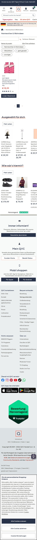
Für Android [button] (27, 280)
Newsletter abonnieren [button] (18, 235)
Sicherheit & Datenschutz (28, 319)
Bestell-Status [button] (27, 258)
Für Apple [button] (9, 280)
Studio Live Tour (25, 368)
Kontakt (3, 297)
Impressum (29, 460)
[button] (3, 9)
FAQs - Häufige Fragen (27, 322)
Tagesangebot (8, 19)
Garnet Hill (25, 468)
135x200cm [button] (8, 51)
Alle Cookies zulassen (18, 521)
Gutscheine (4, 346)
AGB (5, 458)
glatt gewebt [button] (22, 51)
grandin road (4, 471)
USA (9, 442)
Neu (16, 19)
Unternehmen (24, 339)
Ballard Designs (9, 468)
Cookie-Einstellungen (18, 536)
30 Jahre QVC (25, 19)
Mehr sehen (8, 124)
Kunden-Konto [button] (9, 258)
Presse (3, 309)
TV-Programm (5, 342)
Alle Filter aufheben (28, 43)
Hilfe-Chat (4, 293)
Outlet (22, 372)
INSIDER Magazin (6, 339)
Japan (28, 442)
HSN (2, 468)
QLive (3, 306)
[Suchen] (33, 15)
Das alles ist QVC (25, 342)
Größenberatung (25, 300)
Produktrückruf (6, 316)
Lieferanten (4, 313)
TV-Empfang (24, 365)
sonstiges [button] (7, 55)
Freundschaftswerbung (8, 349)
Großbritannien (16, 442)
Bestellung (23, 293)
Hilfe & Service (24, 325)
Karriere (22, 358)
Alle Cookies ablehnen (18, 528)
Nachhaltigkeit (24, 346)
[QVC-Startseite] (2, 30)
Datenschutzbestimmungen (20, 458)
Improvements (13, 471)
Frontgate (18, 468)
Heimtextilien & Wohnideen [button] (14, 47)
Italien (23, 442)
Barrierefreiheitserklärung (28, 349)
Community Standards (11, 460)
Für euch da (4, 356)
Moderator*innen (25, 362)
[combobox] (16, 15)
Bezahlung (23, 309)
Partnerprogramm (6, 352)
